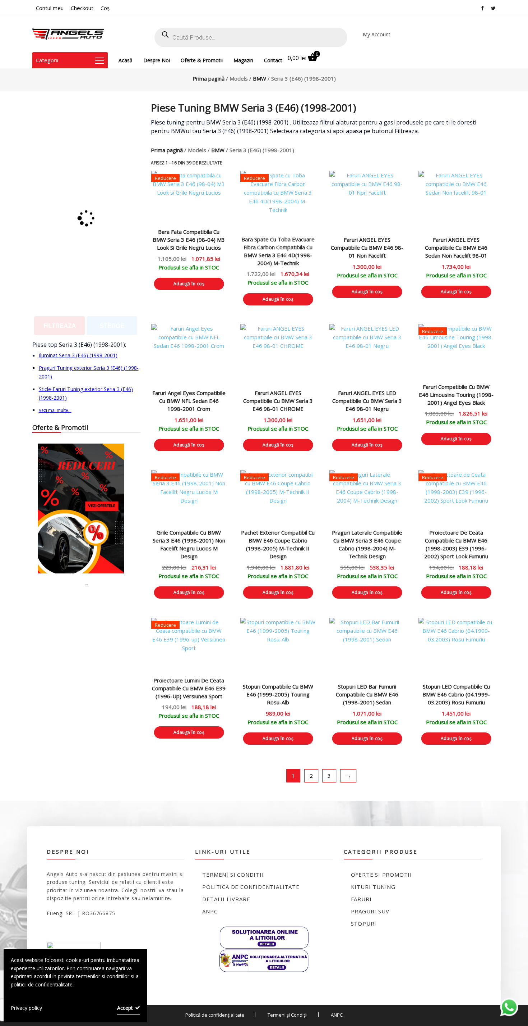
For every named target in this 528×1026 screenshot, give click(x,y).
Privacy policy (26, 1007)
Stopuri (364, 923)
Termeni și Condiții (287, 1015)
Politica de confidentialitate (250, 886)
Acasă (126, 60)
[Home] (68, 34)
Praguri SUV (370, 911)
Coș (105, 8)
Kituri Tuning (373, 886)
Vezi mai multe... (55, 410)
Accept (125, 1007)
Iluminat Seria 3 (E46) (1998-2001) (78, 355)
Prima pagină (208, 78)
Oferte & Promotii (202, 60)
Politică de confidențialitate (214, 1015)
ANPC (209, 911)
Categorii (47, 60)
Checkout (82, 8)
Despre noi (156, 60)
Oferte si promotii (381, 874)
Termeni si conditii (233, 874)
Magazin (243, 60)
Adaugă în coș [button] (189, 284)
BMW (259, 78)
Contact (273, 60)
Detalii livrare (226, 899)
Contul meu (50, 8)
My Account (376, 34)
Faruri (361, 899)
